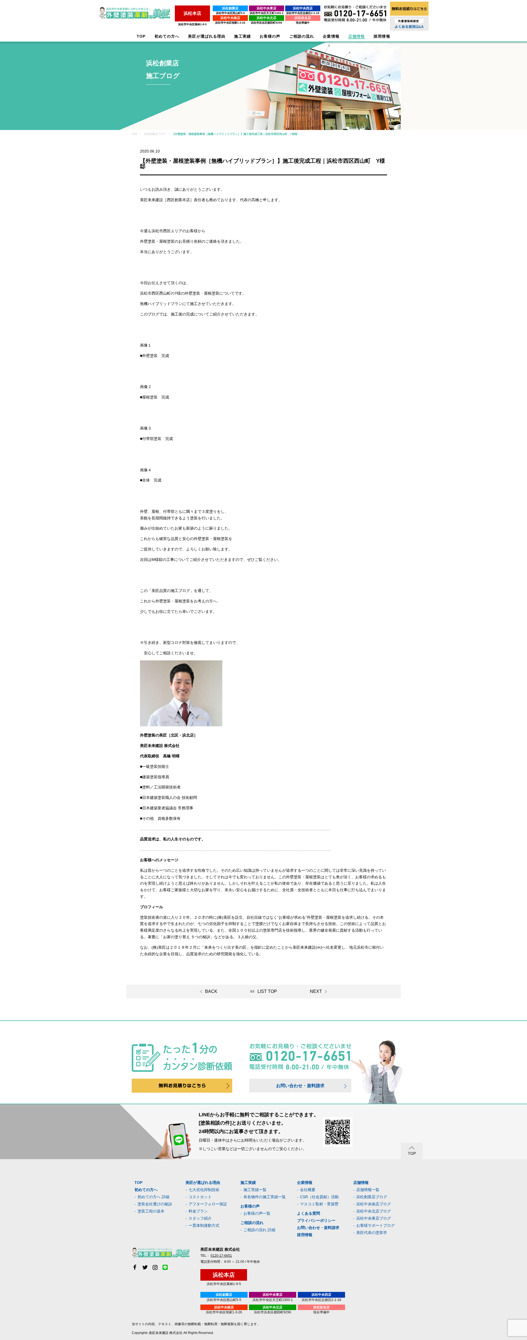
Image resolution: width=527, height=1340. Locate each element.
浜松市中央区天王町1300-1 (267, 13)
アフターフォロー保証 (208, 1204)
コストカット (200, 1197)
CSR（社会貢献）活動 (319, 1197)
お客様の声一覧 (256, 1213)
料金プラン (198, 1211)
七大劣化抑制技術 (204, 1189)
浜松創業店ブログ (371, 1197)
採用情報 (304, 1235)
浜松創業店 (230, 8)
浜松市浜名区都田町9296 (266, 22)
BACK (211, 991)
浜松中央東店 (266, 8)
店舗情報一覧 (367, 1189)
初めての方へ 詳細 (153, 1197)
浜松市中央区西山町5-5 (230, 13)
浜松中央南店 (230, 18)
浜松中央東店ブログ (373, 1218)
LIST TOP (267, 991)
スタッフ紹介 (200, 1218)
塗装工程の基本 (151, 1211)
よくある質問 (308, 1213)
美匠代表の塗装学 (371, 1232)
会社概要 (307, 1189)
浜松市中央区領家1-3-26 (230, 22)
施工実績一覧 (255, 1189)
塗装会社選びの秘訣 (155, 1204)
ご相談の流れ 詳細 (259, 1230)
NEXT (316, 991)
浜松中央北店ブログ (373, 1211)
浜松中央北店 (266, 18)
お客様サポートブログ (375, 1225)
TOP (141, 36)
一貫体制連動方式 (204, 1225)
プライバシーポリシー (316, 1220)
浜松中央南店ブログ (373, 1204)
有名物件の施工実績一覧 (264, 1197)
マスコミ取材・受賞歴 (319, 1204)
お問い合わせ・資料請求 (300, 1085)
